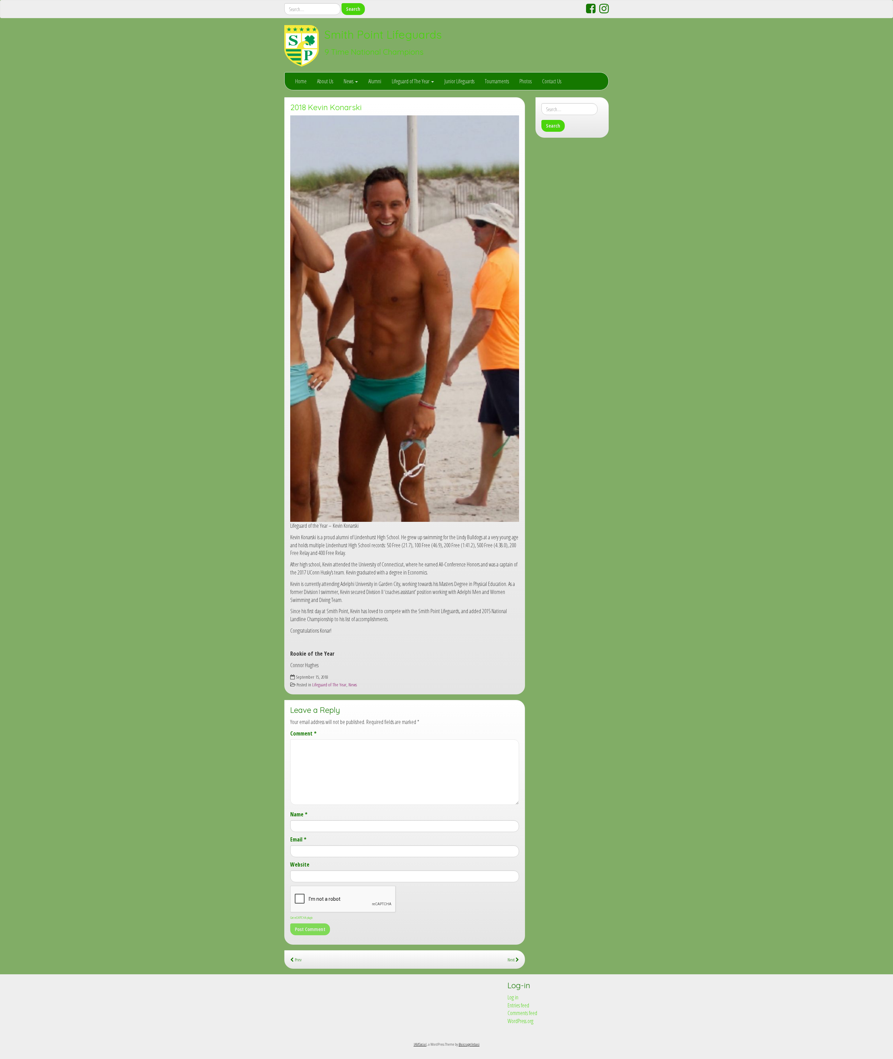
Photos (525, 81)
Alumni (374, 81)
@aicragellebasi (469, 1044)
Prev (297, 959)
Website (299, 864)
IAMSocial (420, 1044)
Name (298, 814)
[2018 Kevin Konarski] (404, 318)
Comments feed (522, 1013)
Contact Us (551, 81)
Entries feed (518, 1005)
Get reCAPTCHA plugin (301, 917)
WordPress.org (520, 1021)
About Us (325, 81)
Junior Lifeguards (459, 81)
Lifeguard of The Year (411, 81)
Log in (513, 997)
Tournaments (497, 81)
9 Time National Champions (373, 52)
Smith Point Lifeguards (383, 34)
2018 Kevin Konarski (326, 107)
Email (298, 839)
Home (301, 81)
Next (512, 959)
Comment (303, 733)
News (349, 81)
